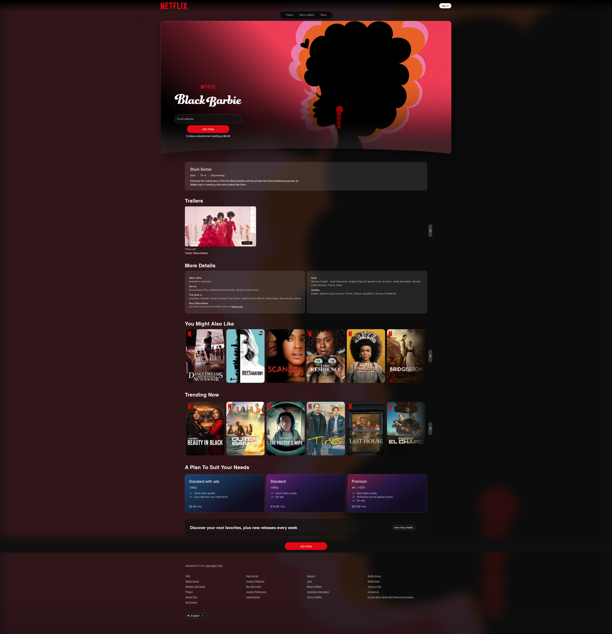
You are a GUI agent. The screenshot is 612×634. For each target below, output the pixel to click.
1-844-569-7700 (213, 565)
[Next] (430, 230)
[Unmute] (417, 134)
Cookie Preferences (256, 591)
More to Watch (307, 14)
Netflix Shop (374, 581)
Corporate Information (318, 591)
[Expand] (426, 134)
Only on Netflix (314, 597)
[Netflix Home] (172, 6)
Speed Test (191, 597)
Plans (323, 14)
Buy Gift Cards (253, 586)
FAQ (188, 576)
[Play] (409, 134)
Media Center (192, 581)
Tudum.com (237, 306)
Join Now (208, 129)
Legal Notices (253, 597)
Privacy (189, 591)
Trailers (289, 14)
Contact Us (373, 591)
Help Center (252, 576)
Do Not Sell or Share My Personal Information (391, 597)
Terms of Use (374, 586)
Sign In (445, 5)
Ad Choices (191, 602)
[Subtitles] (434, 134)
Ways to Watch (314, 586)
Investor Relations (255, 581)
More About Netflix (403, 527)
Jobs (309, 581)
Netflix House (374, 576)
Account (311, 576)
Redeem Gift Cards (195, 586)
